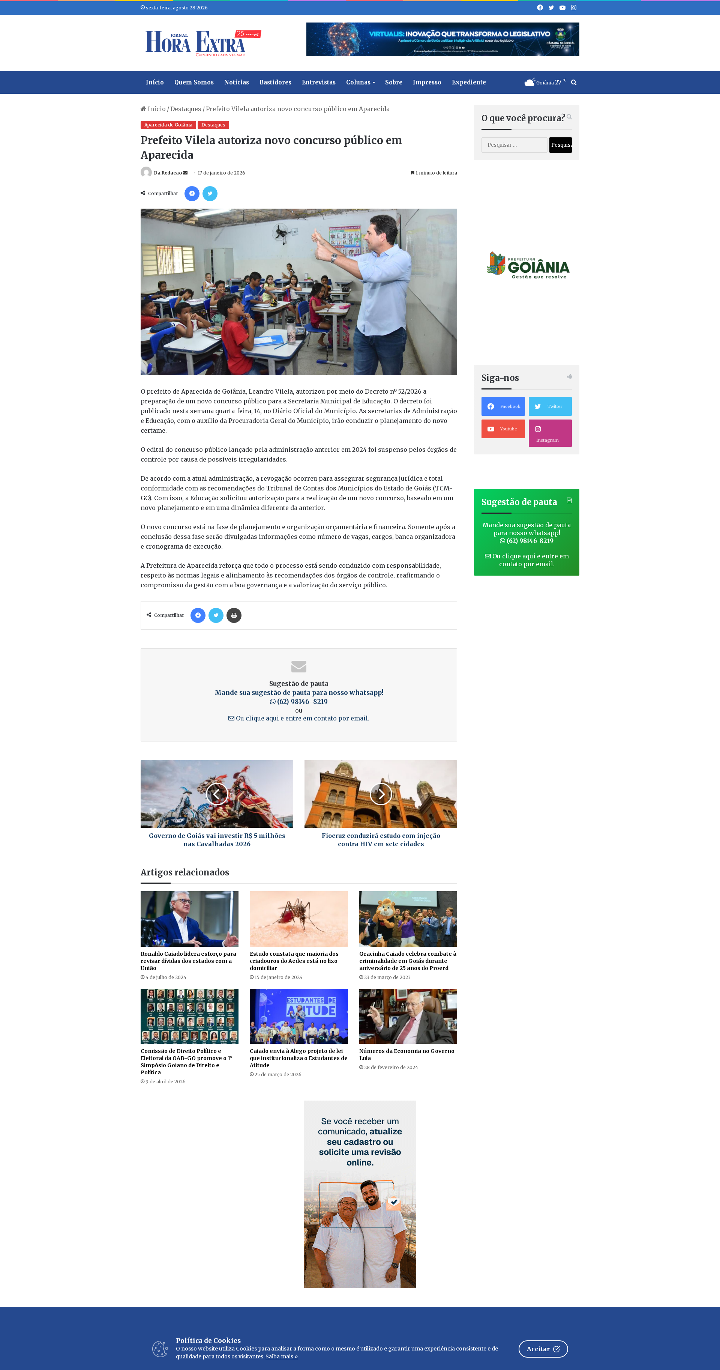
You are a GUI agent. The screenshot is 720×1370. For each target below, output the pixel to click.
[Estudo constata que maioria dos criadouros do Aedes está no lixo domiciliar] (299, 918)
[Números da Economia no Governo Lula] (408, 1016)
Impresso (427, 82)
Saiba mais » (282, 1356)
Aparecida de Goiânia (168, 125)
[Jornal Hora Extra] (202, 43)
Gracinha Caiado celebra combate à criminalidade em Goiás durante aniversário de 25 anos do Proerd (407, 960)
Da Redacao (168, 173)
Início (155, 82)
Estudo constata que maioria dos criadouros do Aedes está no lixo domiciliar (294, 960)
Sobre (393, 82)
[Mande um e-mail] (185, 173)
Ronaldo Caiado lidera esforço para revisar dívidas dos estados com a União (188, 960)
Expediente (469, 82)
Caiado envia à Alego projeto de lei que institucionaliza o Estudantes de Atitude (299, 1058)
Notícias (236, 82)
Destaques (185, 109)
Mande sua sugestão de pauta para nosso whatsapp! (527, 532)
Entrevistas (319, 82)
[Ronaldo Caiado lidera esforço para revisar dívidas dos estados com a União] (189, 918)
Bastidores (275, 82)
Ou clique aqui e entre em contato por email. (301, 718)
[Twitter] (210, 193)
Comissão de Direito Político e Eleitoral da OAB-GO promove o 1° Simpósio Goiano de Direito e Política (186, 1062)
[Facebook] (192, 193)
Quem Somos (194, 82)
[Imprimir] (234, 615)
